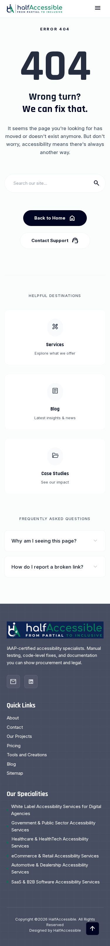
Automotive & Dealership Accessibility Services (49, 868)
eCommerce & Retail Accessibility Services (55, 856)
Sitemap (15, 773)
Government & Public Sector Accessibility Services (53, 826)
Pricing (14, 745)
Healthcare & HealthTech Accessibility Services (49, 842)
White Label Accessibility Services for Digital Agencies (56, 810)
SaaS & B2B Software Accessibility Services (55, 882)
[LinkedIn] (31, 681)
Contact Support (55, 240)
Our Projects (19, 736)
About (13, 718)
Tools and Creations (27, 754)
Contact (15, 727)
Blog (11, 764)
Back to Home (55, 218)
